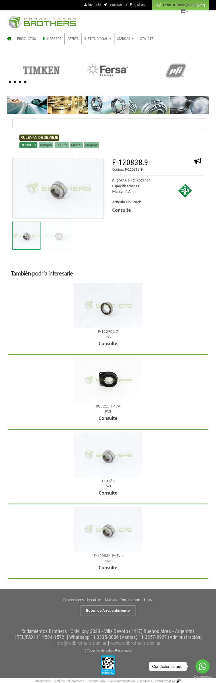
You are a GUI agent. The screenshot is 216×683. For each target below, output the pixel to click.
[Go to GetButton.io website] (203, 677)
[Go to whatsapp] (202, 666)
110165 (108, 481)
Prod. (179, 5)
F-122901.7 (108, 332)
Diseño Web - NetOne (50, 681)
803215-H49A (108, 406)
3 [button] (22, 83)
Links (148, 600)
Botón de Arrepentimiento (108, 611)
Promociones (73, 600)
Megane (91, 145)
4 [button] (27, 83)
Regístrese (138, 5)
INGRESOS (54, 39)
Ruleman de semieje (39, 138)
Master (76, 145)
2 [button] (17, 83)
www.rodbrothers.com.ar (135, 643)
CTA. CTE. (147, 39)
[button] (184, 10)
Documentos (130, 600)
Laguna (62, 145)
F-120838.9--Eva (108, 556)
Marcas (111, 600)
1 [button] (12, 83)
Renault (28, 145)
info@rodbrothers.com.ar (81, 643)
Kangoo (46, 145)
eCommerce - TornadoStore (87, 681)
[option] (41, 70)
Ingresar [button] (115, 5)
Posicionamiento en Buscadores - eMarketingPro (141, 681)
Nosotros (94, 600)
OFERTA (73, 39)
